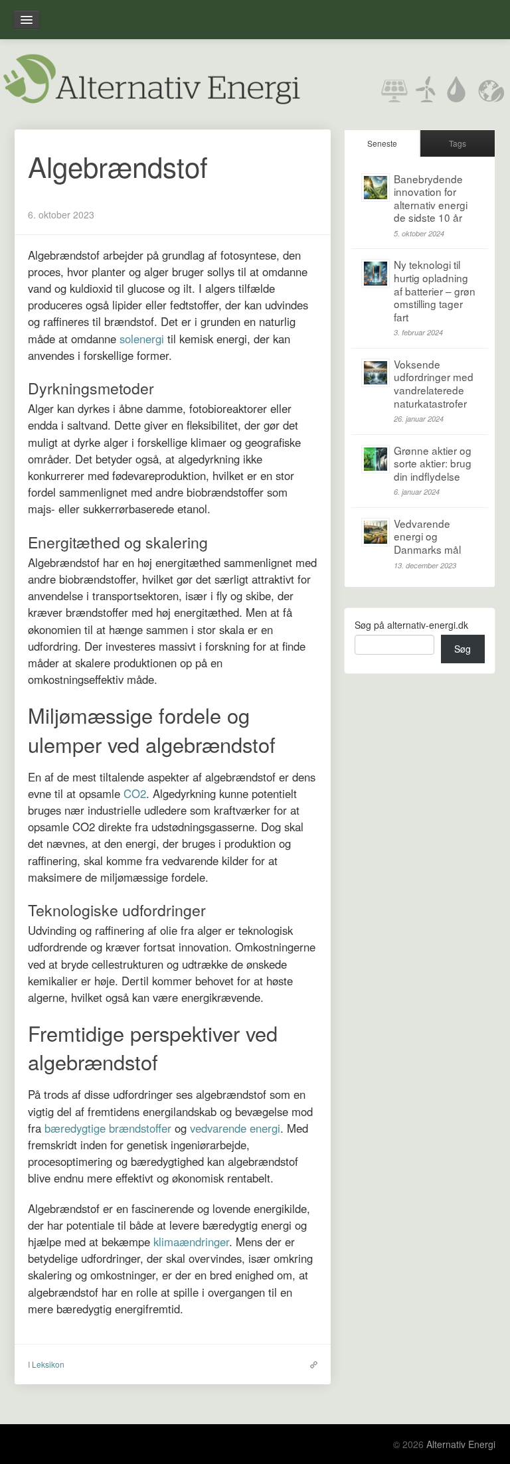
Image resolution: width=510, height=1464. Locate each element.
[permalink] (310, 1363)
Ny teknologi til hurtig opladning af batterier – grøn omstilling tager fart (434, 290)
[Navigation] (26, 19)
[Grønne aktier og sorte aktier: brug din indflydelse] (375, 459)
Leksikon (48, 1364)
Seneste (382, 143)
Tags (457, 143)
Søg (462, 648)
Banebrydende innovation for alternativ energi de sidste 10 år (431, 198)
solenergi (142, 339)
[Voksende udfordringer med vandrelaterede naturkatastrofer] (375, 373)
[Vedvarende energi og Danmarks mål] (375, 532)
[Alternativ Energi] (150, 77)
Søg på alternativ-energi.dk (411, 624)
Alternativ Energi (460, 1444)
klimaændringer (191, 1242)
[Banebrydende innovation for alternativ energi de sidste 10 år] (375, 187)
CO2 (135, 793)
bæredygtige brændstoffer (107, 1128)
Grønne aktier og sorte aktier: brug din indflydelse (432, 463)
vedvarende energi (235, 1128)
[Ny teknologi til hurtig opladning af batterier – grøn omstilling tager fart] (375, 273)
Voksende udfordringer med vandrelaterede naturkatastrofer (433, 383)
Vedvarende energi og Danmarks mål (427, 536)
